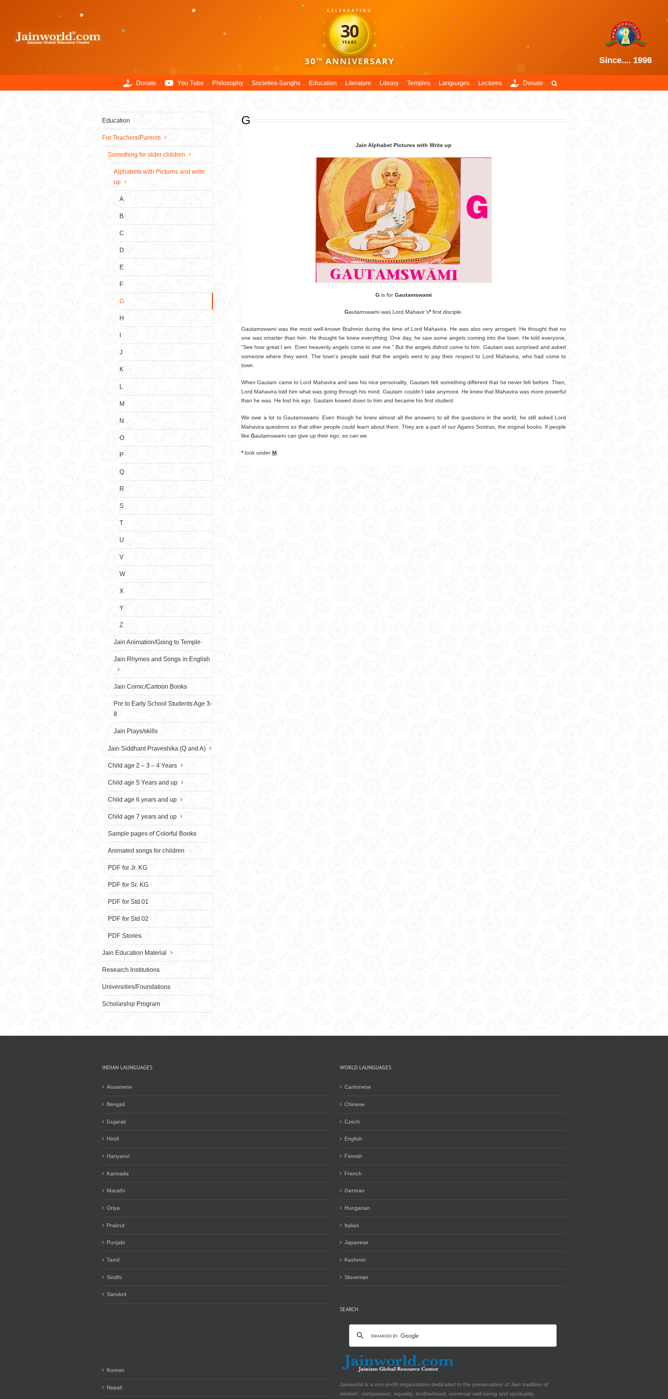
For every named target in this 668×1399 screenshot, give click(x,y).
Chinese (354, 1104)
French (353, 1173)
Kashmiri (355, 1260)
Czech (352, 1122)
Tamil (113, 1260)
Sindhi (114, 1277)
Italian (351, 1225)
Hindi (113, 1139)
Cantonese (357, 1087)
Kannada (118, 1173)
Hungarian (357, 1208)
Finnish (353, 1156)
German (354, 1190)
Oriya (113, 1208)
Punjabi (116, 1242)
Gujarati (116, 1122)
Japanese (356, 1242)
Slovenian (356, 1277)
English (353, 1139)
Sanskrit (116, 1294)
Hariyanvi (118, 1156)
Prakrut (115, 1225)
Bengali (116, 1104)
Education (116, 120)
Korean (115, 1370)
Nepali (114, 1387)
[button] (554, 83)
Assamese (119, 1087)
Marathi (116, 1190)
